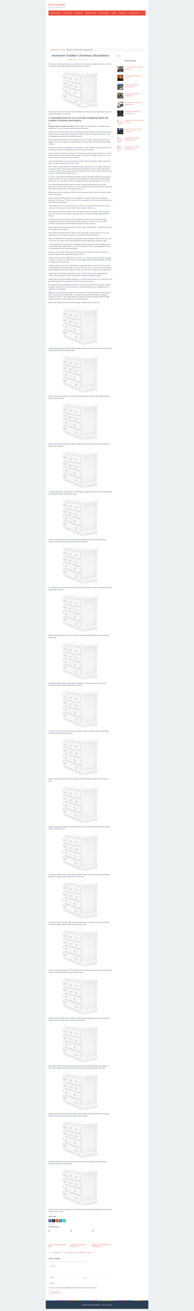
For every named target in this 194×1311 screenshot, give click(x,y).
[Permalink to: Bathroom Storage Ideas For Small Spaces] (102, 1236)
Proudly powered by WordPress (91, 1305)
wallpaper (57, 1252)
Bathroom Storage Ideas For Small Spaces (101, 1245)
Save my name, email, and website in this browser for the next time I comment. (73, 1288)
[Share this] (50, 1220)
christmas (76, 1252)
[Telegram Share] (60, 1220)
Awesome (69, 1252)
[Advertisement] (97, 32)
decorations (83, 1252)
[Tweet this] (53, 1220)
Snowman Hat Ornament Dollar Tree (78, 1245)
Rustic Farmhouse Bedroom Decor (57, 1245)
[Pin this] (57, 1220)
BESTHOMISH (56, 5)
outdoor (89, 1252)
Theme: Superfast (107, 1305)
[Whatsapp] (64, 1220)
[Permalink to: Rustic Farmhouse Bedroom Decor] (58, 1236)
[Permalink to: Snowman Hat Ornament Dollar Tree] (80, 1236)
